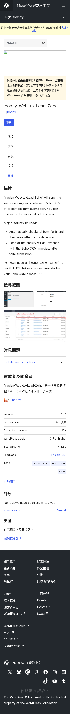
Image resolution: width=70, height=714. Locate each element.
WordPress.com (16, 626)
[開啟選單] (64, 5)
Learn (7, 594)
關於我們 (10, 561)
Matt (9, 632)
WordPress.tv (15, 613)
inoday (11, 112)
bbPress (11, 639)
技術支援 (10, 600)
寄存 (7, 575)
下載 (8, 122)
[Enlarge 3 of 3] (61, 315)
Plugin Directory (14, 17)
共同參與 (43, 594)
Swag (42, 613)
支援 (10, 175)
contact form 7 (41, 463)
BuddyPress (14, 646)
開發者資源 (11, 607)
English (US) (58, 454)
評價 (11, 146)
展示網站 (43, 561)
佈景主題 (43, 568)
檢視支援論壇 (13, 538)
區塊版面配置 (46, 581)
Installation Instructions (20, 362)
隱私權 (8, 581)
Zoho (62, 471)
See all (61, 510)
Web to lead (58, 463)
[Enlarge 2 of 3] (61, 296)
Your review (12, 510)
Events (41, 600)
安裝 (11, 156)
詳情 (11, 136)
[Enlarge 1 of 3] (28, 296)
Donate (44, 607)
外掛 (40, 575)
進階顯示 (10, 482)
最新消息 (10, 568)
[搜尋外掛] (43, 43)
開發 (11, 165)
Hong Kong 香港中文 (27, 663)
